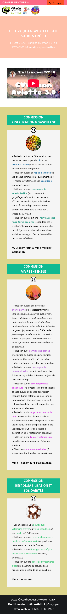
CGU (52, 600)
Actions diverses (38, 43)
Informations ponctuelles (40, 47)
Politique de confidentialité (26, 604)
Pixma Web (19, 609)
